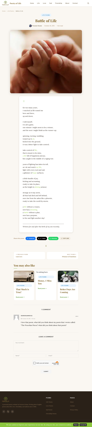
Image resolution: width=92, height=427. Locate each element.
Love (44, 3)
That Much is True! (22, 290)
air (33, 139)
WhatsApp (54, 238)
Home (32, 3)
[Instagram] (12, 411)
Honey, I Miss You (44, 282)
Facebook (31, 238)
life (35, 150)
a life (24, 156)
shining (37, 187)
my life (38, 167)
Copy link (66, 238)
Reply (77, 316)
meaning (34, 210)
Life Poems (10, 11)
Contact (75, 3)
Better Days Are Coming (67, 290)
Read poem (19, 297)
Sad (50, 3)
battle (26, 212)
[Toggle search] (88, 3)
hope (35, 173)
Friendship (58, 3)
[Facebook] (3, 411)
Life (38, 3)
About (67, 3)
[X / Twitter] (8, 411)
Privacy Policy (74, 410)
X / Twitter (43, 238)
